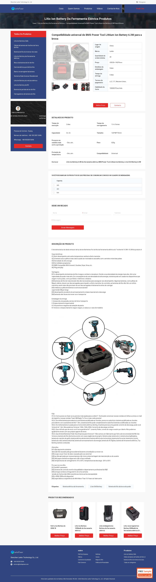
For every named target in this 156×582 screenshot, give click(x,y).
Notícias (98, 554)
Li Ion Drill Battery (96, 486)
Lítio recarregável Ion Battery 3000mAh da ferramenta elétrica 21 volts (132, 528)
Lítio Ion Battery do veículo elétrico (25, 80)
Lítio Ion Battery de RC (21, 85)
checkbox (53, 185)
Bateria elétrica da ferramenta (73, 486)
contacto (117, 105)
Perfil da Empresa (83, 554)
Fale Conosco (82, 562)
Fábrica (80, 557)
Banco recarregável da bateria (24, 71)
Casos (97, 557)
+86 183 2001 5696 (35, 135)
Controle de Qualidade (84, 560)
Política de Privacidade (102, 562)
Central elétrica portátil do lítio (24, 67)
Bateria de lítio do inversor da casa (25, 52)
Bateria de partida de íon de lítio (24, 89)
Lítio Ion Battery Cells (21, 41)
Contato (28, 146)
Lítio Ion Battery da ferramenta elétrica (51, 23)
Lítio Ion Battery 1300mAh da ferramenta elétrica (83, 528)
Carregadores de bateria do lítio (24, 94)
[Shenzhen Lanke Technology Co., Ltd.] (17, 8)
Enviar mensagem (67, 228)
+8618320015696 (28, 140)
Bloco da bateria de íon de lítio (24, 63)
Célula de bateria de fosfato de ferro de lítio (26, 46)
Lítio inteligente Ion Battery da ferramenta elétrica (107, 528)
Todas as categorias (130, 562)
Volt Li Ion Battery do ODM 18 (58, 527)
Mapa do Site (99, 560)
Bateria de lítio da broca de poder (120, 486)
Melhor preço (100, 105)
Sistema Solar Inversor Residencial (26, 76)
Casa (34, 23)
